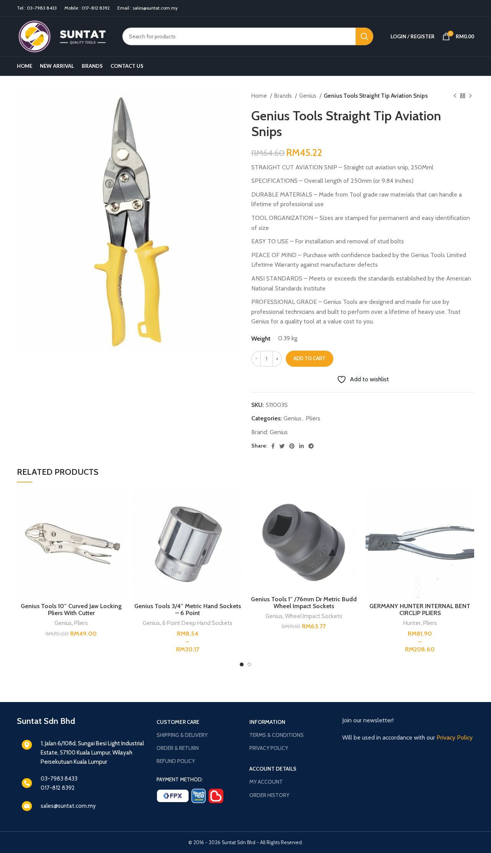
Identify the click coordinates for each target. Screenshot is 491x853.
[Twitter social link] (282, 446)
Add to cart (309, 358)
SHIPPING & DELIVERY (182, 735)
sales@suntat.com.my (155, 8)
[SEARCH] (364, 36)
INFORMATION (267, 721)
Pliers (313, 418)
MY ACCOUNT (266, 781)
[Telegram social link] (311, 446)
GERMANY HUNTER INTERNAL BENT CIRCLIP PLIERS (419, 609)
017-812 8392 (96, 8)
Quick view (119, 503)
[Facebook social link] (273, 446)
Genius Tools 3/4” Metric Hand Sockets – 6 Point (187, 609)
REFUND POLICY (176, 761)
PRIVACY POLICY (268, 748)
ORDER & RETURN (178, 748)
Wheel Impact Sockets (313, 616)
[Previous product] (455, 96)
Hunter (412, 623)
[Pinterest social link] (292, 446)
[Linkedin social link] (301, 446)
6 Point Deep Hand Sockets (197, 623)
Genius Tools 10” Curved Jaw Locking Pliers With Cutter (71, 609)
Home (259, 95)
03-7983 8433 (42, 8)
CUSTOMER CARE (178, 721)
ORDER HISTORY (269, 795)
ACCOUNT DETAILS (273, 768)
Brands (283, 95)
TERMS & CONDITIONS (276, 735)
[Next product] (470, 96)
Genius (308, 95)
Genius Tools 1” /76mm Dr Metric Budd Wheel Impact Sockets (304, 602)
